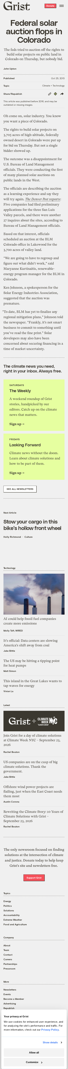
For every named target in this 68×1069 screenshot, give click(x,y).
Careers (7, 959)
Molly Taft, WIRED (13, 630)
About (6, 945)
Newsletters (9, 989)
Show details (50, 1042)
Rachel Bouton (11, 752)
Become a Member (13, 998)
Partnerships (10, 964)
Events (7, 994)
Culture (28, 536)
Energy (7, 901)
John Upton (9, 68)
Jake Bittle (9, 650)
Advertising (9, 1003)
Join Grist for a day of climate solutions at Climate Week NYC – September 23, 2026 (32, 740)
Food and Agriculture (15, 924)
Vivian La (8, 691)
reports (42, 199)
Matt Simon (9, 671)
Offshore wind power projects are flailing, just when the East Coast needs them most (32, 791)
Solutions (8, 910)
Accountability (11, 915)
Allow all (34, 1052)
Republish (8, 1008)
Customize (32, 1062)
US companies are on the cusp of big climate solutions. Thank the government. (30, 766)
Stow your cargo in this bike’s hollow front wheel (32, 524)
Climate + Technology (53, 85)
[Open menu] (62, 6)
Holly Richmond (12, 536)
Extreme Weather (12, 919)
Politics (7, 905)
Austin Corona (11, 801)
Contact (7, 954)
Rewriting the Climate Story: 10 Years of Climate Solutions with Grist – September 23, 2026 (33, 816)
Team (6, 950)
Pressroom (9, 968)
